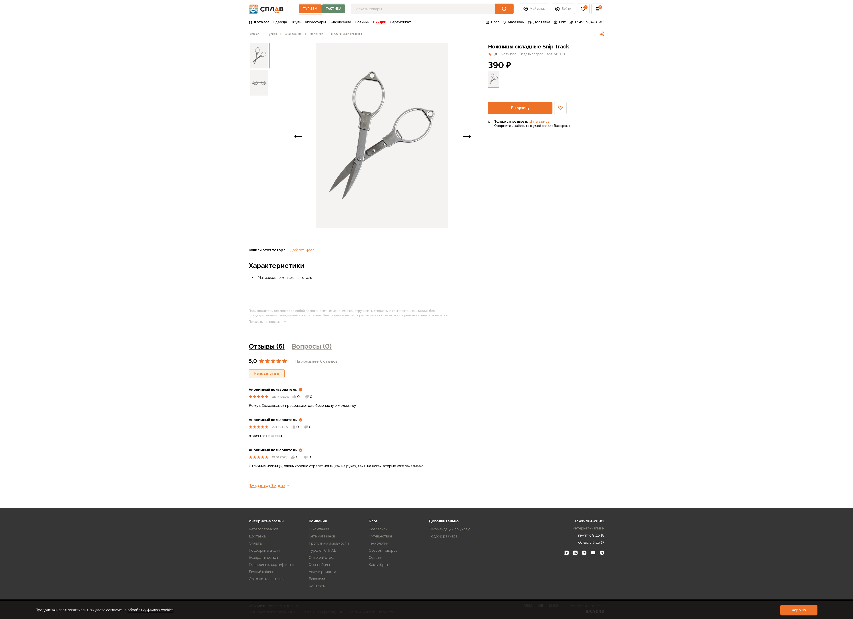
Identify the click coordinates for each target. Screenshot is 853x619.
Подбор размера (443, 536)
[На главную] (266, 9)
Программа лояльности (329, 543)
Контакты (317, 586)
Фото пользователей (267, 579)
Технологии (378, 543)
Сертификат (400, 22)
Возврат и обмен (263, 557)
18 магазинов (539, 121)
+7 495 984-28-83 (589, 22)
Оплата (255, 543)
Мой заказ (537, 8)
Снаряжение (340, 22)
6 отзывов (508, 54)
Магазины (516, 22)
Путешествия (380, 536)
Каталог (261, 22)
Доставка (541, 22)
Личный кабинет (262, 572)
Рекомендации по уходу (449, 529)
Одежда (280, 22)
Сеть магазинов (322, 536)
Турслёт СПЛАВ (322, 550)
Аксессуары (315, 22)
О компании (319, 529)
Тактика (333, 8)
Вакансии (317, 579)
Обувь (296, 22)
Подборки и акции (264, 550)
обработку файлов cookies (150, 610)
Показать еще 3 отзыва (267, 485)
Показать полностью (265, 321)
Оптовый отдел (322, 557)
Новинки (362, 22)
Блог (495, 22)
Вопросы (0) (312, 346)
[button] (583, 9)
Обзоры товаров (383, 550)
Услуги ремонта (322, 572)
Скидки (379, 22)
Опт (562, 22)
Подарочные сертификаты (271, 565)
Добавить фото (302, 250)
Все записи (378, 529)
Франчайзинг (320, 565)
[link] (601, 34)
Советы (375, 557)
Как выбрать (379, 565)
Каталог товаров (263, 529)
